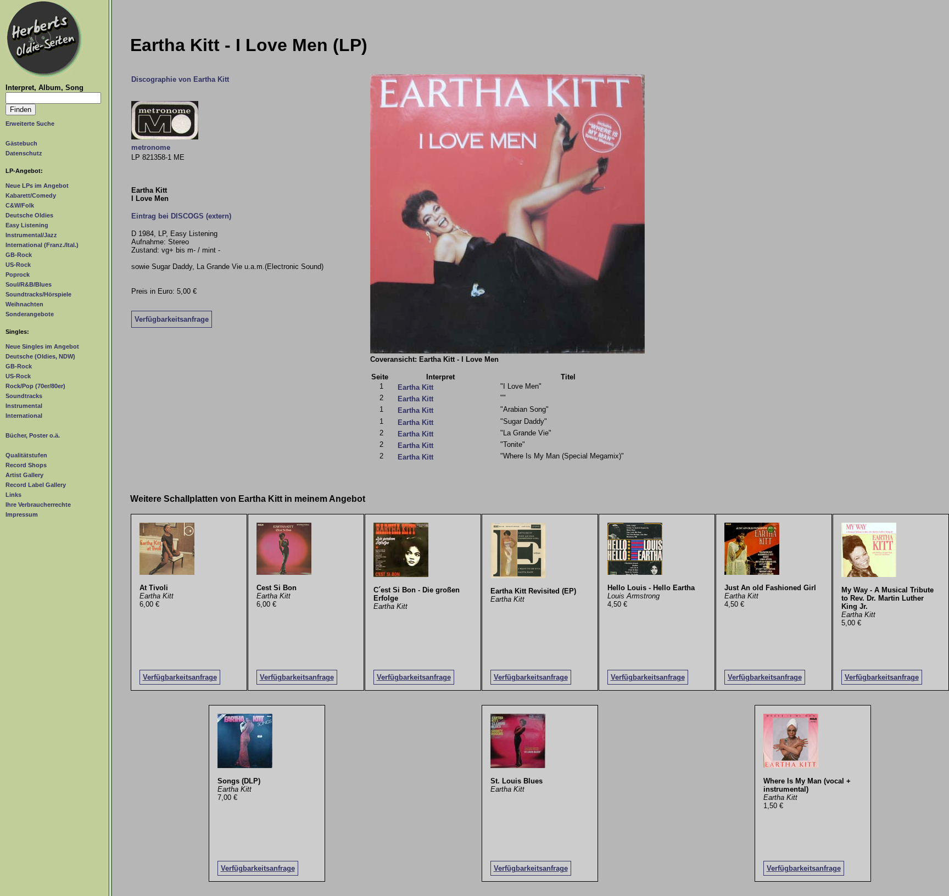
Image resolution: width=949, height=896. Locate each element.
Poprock (17, 274)
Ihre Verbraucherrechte (38, 504)
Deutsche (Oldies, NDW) (40, 356)
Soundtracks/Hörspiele (38, 294)
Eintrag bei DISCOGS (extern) (181, 216)
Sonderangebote (29, 314)
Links (13, 494)
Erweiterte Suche (29, 123)
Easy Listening (26, 225)
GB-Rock (18, 254)
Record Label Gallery (35, 484)
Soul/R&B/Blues (28, 284)
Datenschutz (23, 153)
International (23, 415)
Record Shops (26, 465)
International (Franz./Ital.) (42, 245)
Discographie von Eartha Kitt (180, 79)
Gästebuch (21, 143)
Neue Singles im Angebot (42, 346)
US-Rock (18, 264)
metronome (150, 147)
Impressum (21, 514)
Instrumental (23, 405)
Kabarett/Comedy (30, 195)
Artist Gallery (24, 475)
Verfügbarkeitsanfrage (172, 319)
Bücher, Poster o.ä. (32, 435)
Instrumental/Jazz (31, 235)
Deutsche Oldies (29, 215)
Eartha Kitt (415, 387)
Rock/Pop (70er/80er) (35, 386)
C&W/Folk (19, 205)
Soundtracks (23, 396)
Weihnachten (24, 304)
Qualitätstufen (26, 455)
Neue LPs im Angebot (37, 185)
